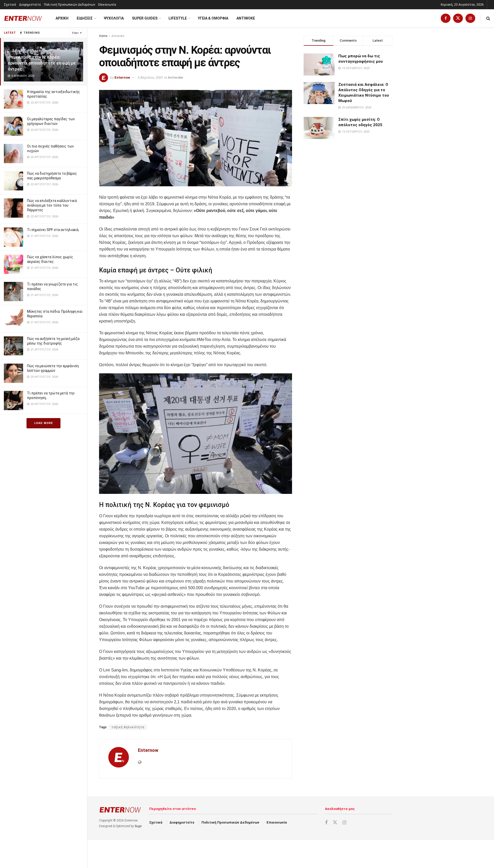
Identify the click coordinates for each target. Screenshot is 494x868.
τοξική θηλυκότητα (127, 727)
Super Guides (144, 18)
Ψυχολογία (114, 18)
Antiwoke (245, 18)
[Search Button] (488, 18)
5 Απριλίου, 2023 (150, 77)
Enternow (122, 77)
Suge (138, 826)
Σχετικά (10, 4)
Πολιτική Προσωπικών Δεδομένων (69, 4)
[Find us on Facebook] (446, 18)
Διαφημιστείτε (30, 4)
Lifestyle (178, 18)
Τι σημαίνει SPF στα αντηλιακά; (53, 230)
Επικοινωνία (107, 4)
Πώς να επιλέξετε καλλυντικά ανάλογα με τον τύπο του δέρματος (52, 205)
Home (103, 36)
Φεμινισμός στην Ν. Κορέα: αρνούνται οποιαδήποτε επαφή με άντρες (42, 62)
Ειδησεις (85, 18)
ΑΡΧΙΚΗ (62, 18)
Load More (43, 423)
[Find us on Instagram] (470, 18)
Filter (75, 33)
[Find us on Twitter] (458, 18)
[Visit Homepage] (23, 18)
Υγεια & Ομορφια (213, 18)
